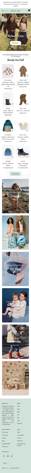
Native (23, 161)
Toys (18, 420)
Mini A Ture (23, 80)
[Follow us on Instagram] (8, 456)
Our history (5, 432)
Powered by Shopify (14, 468)
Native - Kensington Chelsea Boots (23, 164)
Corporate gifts (6, 443)
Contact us (5, 446)
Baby (18, 412)
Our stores (5, 435)
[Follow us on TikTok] (12, 456)
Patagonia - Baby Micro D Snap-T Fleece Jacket (8, 138)
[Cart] (28, 11)
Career (4, 438)
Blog (3, 441)
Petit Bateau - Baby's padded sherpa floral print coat (8, 84)
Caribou (8, 161)
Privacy (19, 438)
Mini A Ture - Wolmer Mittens (23, 138)
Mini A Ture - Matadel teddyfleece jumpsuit (23, 83)
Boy (18, 417)
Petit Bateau (8, 80)
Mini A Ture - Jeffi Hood (23, 110)
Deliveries (20, 441)
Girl (18, 415)
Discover (15, 43)
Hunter (8, 108)
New (18, 406)
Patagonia (8, 135)
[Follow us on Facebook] (4, 456)
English (5, 463)
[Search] (6, 11)
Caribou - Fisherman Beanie (8, 164)
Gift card (19, 423)
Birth (18, 409)
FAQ (18, 432)
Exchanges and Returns (21, 444)
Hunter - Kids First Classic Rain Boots (8, 111)
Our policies (20, 435)
